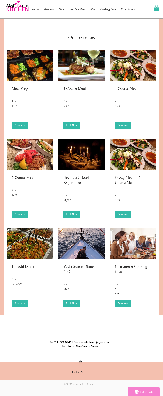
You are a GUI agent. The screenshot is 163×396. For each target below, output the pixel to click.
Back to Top (78, 372)
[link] (30, 88)
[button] (156, 8)
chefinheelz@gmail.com (96, 342)
